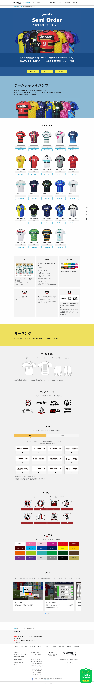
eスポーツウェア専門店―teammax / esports (36, 673)
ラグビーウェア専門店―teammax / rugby (36, 658)
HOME (15, 6)
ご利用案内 (76, 646)
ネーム (62, 435)
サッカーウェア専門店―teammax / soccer (36, 655)
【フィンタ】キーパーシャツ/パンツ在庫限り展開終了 (29, 636)
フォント (48, 646)
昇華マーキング (47, 71)
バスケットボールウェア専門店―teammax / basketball (37, 666)
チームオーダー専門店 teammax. (50, 683)
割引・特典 (61, 646)
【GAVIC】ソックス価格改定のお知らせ (26, 640)
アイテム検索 (24, 646)
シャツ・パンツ (33, 71)
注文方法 (61, 71)
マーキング (32, 646)
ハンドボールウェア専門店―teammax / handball (37, 670)
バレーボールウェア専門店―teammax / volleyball (37, 662)
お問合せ (69, 646)
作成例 (54, 646)
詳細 (21, 147)
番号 (30, 435)
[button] (45, 613)
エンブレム (40, 646)
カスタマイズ (21, 149)
